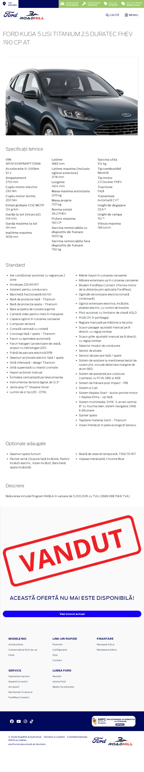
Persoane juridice (107, 649)
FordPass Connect (18, 697)
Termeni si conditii (54, 737)
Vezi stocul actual (72, 614)
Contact (57, 660)
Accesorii (13, 687)
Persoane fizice (105, 644)
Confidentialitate (77, 737)
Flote (11, 655)
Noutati (57, 676)
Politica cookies (17, 740)
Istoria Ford (59, 681)
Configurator (60, 649)
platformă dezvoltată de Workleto (27, 744)
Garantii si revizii (18, 681)
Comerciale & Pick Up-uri (22, 649)
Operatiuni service (19, 676)
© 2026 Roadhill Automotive (24, 737)
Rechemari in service (20, 692)
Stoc (55, 655)
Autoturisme (15, 644)
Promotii (58, 644)
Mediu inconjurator (63, 687)
